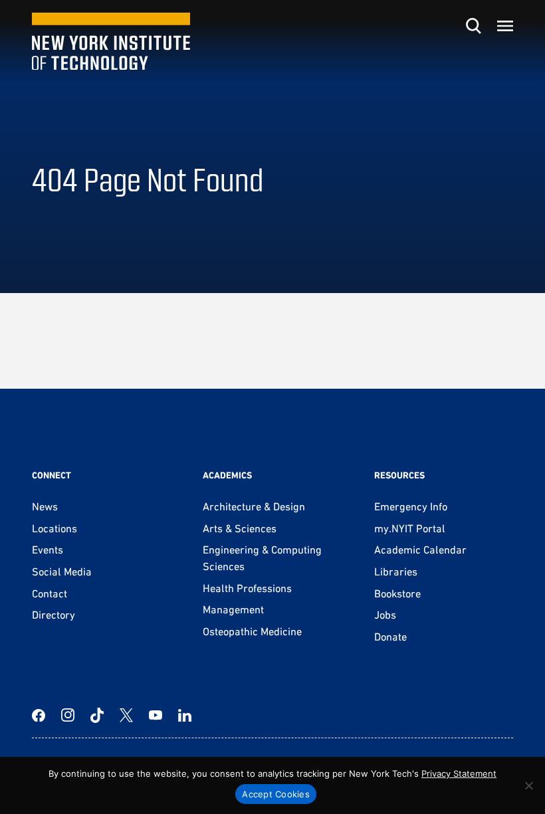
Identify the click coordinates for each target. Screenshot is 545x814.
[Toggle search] (473, 26)
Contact (49, 593)
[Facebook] (38, 715)
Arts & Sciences (239, 528)
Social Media (62, 571)
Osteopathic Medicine (252, 631)
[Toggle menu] (505, 26)
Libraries (395, 571)
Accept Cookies (276, 794)
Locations (54, 528)
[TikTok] (97, 715)
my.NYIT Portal (409, 528)
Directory (53, 615)
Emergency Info (410, 506)
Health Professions (247, 588)
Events (47, 550)
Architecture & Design (254, 506)
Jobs (385, 615)
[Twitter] (126, 715)
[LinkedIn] (184, 715)
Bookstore (397, 593)
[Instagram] (67, 715)
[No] (528, 785)
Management (233, 609)
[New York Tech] (111, 41)
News (45, 506)
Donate (390, 637)
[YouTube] (155, 715)
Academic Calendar (420, 550)
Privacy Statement (458, 773)
